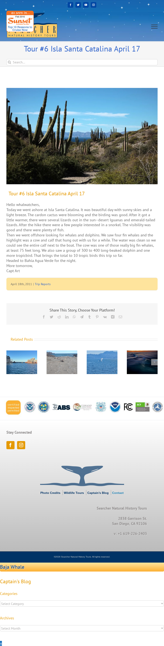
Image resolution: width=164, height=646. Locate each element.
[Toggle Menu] (154, 27)
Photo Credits (50, 493)
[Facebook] (10, 445)
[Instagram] (21, 445)
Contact (118, 493)
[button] (9, 362)
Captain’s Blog (98, 493)
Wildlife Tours (74, 493)
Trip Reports (43, 284)
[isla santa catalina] (82, 136)
